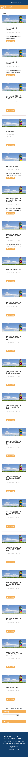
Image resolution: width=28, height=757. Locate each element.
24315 (9, 137)
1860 (18, 553)
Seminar (13, 738)
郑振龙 (22, 741)
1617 (18, 691)
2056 (18, 342)
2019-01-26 (11, 66)
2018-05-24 (11, 169)
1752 (18, 518)
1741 (18, 589)
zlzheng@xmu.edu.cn (16, 2)
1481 (18, 658)
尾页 (22, 708)
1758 (18, 307)
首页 (12, 708)
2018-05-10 (11, 205)
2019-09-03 (11, 32)
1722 (18, 411)
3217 (18, 205)
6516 (18, 66)
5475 (18, 169)
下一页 (19, 708)
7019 (18, 102)
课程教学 (7, 738)
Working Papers (17, 736)
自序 (10, 736)
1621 (18, 376)
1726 (18, 482)
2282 (18, 447)
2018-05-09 (11, 273)
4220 (18, 240)
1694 (18, 623)
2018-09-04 (11, 102)
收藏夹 (19, 738)
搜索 (18, 715)
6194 (18, 32)
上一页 (14, 708)
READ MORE (10, 41)
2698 (18, 273)
